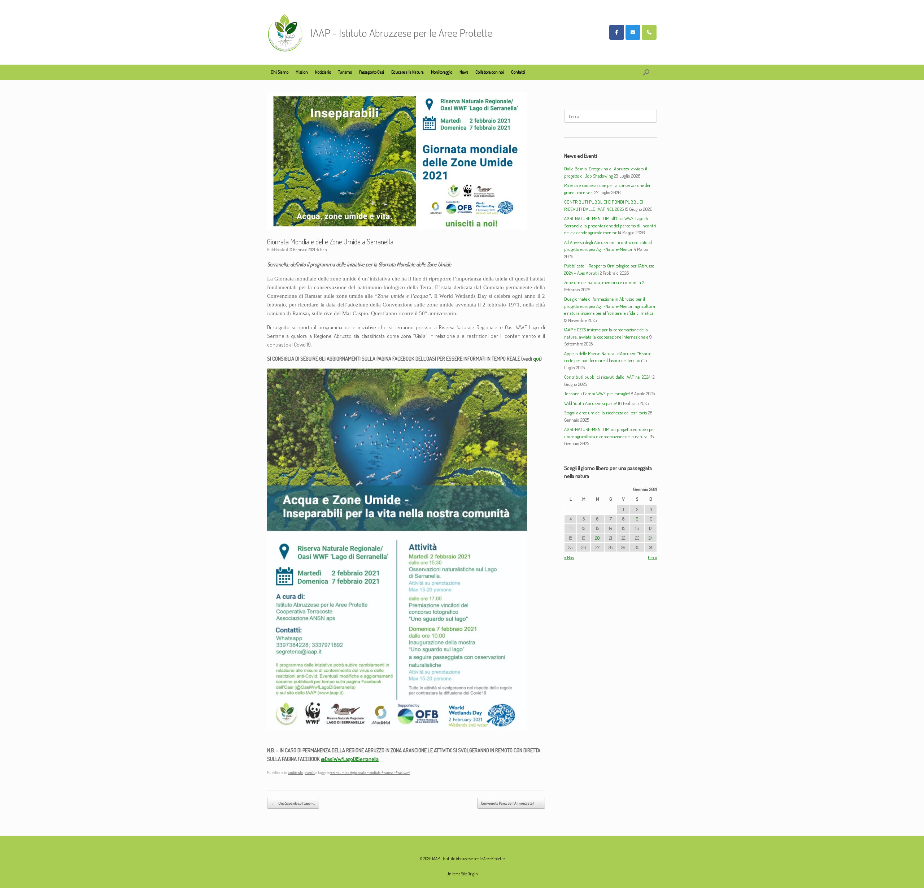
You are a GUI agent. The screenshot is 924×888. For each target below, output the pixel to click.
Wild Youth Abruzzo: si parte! (590, 403)
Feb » (652, 557)
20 (597, 538)
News (463, 72)
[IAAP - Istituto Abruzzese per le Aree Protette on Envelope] (633, 32)
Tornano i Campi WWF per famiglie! (597, 393)
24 (651, 538)
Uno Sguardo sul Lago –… (293, 803)
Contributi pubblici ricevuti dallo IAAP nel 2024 (607, 377)
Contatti (518, 72)
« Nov (569, 557)
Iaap (323, 249)
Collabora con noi (489, 72)
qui (536, 358)
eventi (310, 772)
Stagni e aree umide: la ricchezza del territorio (605, 412)
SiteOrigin (469, 873)
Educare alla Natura (407, 72)
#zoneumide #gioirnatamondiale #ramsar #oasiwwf (370, 772)
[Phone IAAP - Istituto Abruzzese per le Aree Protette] (649, 32)
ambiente (295, 772)
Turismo (345, 72)
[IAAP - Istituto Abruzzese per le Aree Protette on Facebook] (616, 32)
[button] (646, 72)
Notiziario (323, 72)
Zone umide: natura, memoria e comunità (602, 282)
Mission (302, 72)
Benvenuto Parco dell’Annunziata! (511, 803)
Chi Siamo (279, 72)
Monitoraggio (441, 72)
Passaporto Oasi (371, 72)
